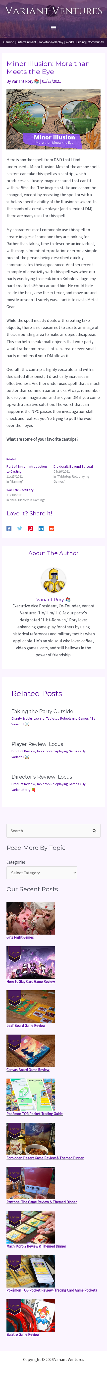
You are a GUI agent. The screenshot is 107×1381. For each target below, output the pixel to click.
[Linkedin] (41, 528)
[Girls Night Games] (30, 918)
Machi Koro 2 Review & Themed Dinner (36, 1246)
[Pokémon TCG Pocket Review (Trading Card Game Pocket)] (30, 1271)
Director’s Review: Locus (41, 777)
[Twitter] (19, 528)
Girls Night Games (20, 937)
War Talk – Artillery (20, 490)
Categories (16, 862)
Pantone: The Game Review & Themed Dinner (41, 1202)
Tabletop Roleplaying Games (67, 718)
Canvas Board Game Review (28, 1069)
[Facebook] (8, 528)
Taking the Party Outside (42, 711)
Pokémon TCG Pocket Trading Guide (34, 1113)
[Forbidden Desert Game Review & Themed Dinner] (30, 1139)
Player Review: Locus (37, 744)
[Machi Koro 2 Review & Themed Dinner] (30, 1227)
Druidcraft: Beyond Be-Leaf (73, 466)
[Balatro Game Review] (30, 1315)
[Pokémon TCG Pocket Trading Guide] (30, 1095)
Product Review (23, 751)
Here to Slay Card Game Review (30, 981)
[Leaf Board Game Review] (30, 1006)
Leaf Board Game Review (26, 1025)
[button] (54, 27)
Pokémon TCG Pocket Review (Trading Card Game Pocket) (51, 1290)
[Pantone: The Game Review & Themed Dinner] (30, 1183)
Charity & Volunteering (28, 718)
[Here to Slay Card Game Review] (30, 962)
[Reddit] (51, 528)
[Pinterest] (30, 528)
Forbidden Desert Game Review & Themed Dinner (45, 1158)
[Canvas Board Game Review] (30, 1051)
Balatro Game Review (23, 1334)
